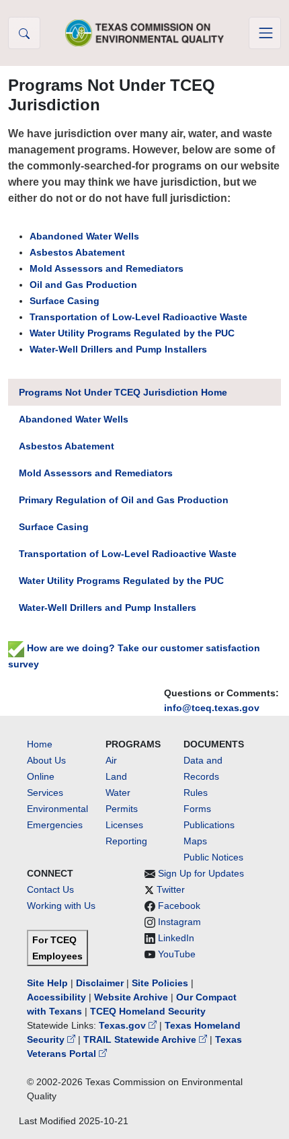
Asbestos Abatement (77, 252)
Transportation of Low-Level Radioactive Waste (138, 316)
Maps (195, 841)
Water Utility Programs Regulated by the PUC (132, 333)
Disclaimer (100, 983)
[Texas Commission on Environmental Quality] (144, 33)
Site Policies (160, 983)
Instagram (179, 921)
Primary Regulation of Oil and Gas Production (124, 499)
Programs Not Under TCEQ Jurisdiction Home (123, 392)
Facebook (179, 905)
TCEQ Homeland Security (148, 1011)
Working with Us (61, 905)
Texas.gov (124, 1025)
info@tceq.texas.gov (211, 707)
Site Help (47, 983)
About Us (46, 760)
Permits (122, 808)
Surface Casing (64, 300)
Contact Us (50, 889)
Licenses (124, 824)
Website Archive (131, 997)
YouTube (177, 954)
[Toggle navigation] (265, 33)
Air (111, 760)
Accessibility (58, 997)
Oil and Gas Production (83, 284)
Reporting (126, 841)
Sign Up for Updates (201, 873)
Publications (209, 824)
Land (116, 776)
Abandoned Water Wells (84, 236)
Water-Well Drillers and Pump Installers (118, 349)
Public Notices (213, 857)
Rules (195, 792)
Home (39, 744)
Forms (197, 808)
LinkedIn (176, 937)
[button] (24, 33)
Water (118, 792)
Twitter (171, 889)
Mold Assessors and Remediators (106, 268)
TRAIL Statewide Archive (141, 1039)
